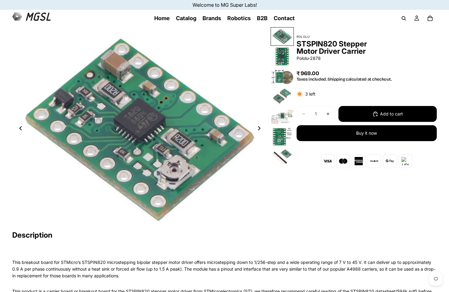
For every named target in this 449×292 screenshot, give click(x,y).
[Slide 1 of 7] (282, 37)
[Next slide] (261, 129)
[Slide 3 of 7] (282, 77)
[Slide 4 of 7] (282, 97)
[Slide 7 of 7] (282, 157)
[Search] (404, 18)
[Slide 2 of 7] (282, 56)
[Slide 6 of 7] (282, 137)
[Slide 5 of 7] (282, 117)
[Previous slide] (19, 129)
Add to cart (391, 113)
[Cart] (430, 18)
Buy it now (366, 133)
